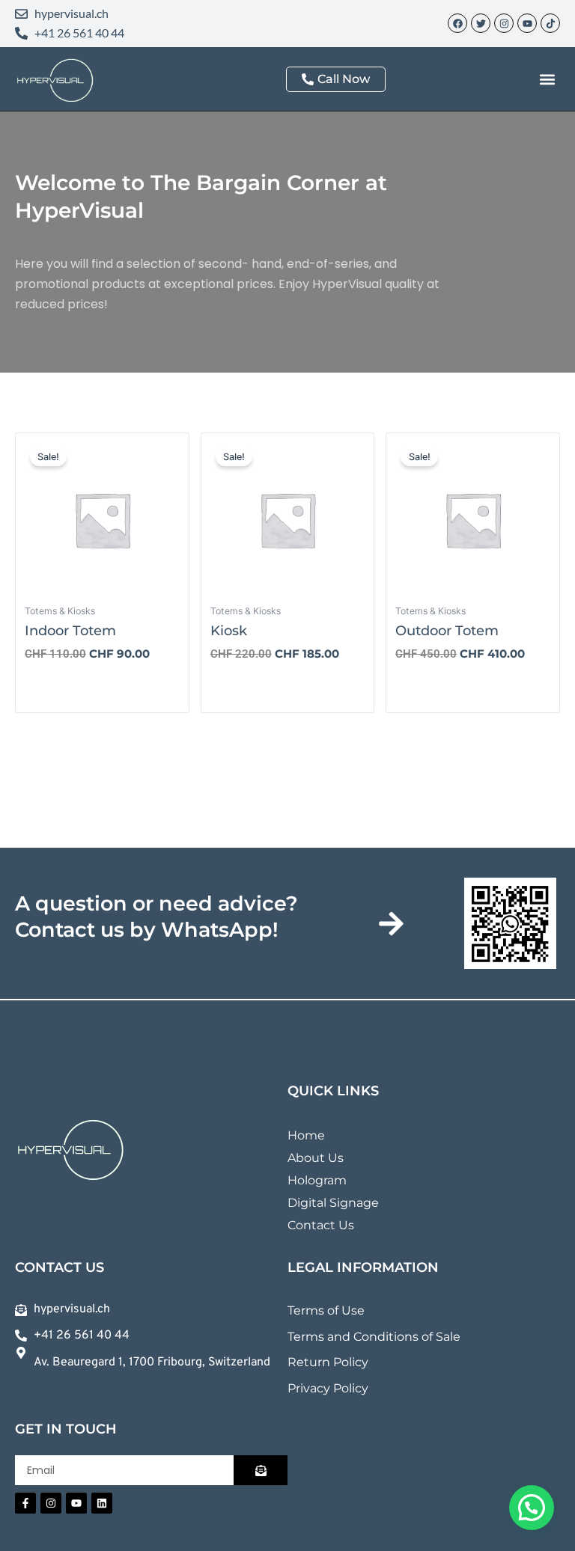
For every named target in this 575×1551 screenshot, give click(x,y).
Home (306, 1135)
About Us (316, 1158)
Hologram (317, 1180)
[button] (547, 79)
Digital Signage (333, 1203)
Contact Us (321, 1225)
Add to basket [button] (78, 685)
